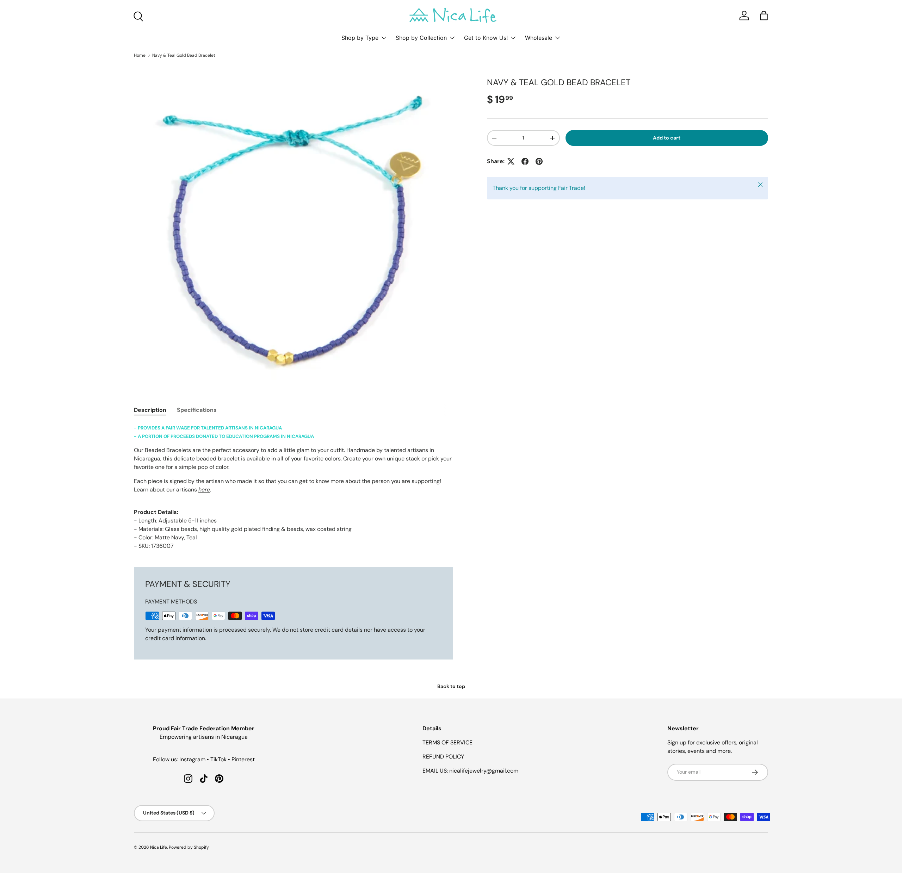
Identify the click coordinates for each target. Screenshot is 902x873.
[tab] (150, 410)
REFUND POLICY (443, 756)
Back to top (451, 686)
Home (140, 55)
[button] (764, 15)
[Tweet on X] (511, 161)
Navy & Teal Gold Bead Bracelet (183, 55)
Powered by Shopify (189, 847)
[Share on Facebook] (525, 161)
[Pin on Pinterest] (539, 161)
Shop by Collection (421, 37)
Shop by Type (359, 37)
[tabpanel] (293, 486)
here (204, 489)
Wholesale (538, 37)
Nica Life (158, 847)
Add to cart (666, 138)
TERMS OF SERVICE (447, 742)
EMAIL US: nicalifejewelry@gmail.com (470, 770)
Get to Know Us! (486, 37)
